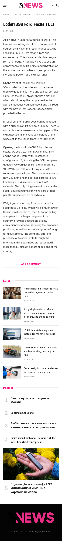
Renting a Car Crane (22, 413)
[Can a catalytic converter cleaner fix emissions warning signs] (12, 372)
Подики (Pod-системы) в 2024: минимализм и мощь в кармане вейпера (31, 488)
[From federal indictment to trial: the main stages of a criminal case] (12, 293)
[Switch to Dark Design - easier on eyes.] (52, 5)
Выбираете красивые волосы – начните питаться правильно (33, 425)
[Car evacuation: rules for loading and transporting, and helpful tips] (12, 351)
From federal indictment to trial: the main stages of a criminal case (41, 292)
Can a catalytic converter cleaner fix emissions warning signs (41, 370)
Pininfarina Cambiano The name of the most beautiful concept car (33, 440)
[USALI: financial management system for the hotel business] (12, 334)
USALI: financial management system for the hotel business (39, 332)
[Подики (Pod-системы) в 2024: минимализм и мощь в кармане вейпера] (31, 464)
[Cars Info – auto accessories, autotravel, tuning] (31, 5)
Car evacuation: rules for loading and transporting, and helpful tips (40, 351)
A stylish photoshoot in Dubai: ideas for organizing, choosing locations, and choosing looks (39, 313)
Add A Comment (31, 264)
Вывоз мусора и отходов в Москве (29, 400)
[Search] (57, 5)
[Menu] (5, 5)
